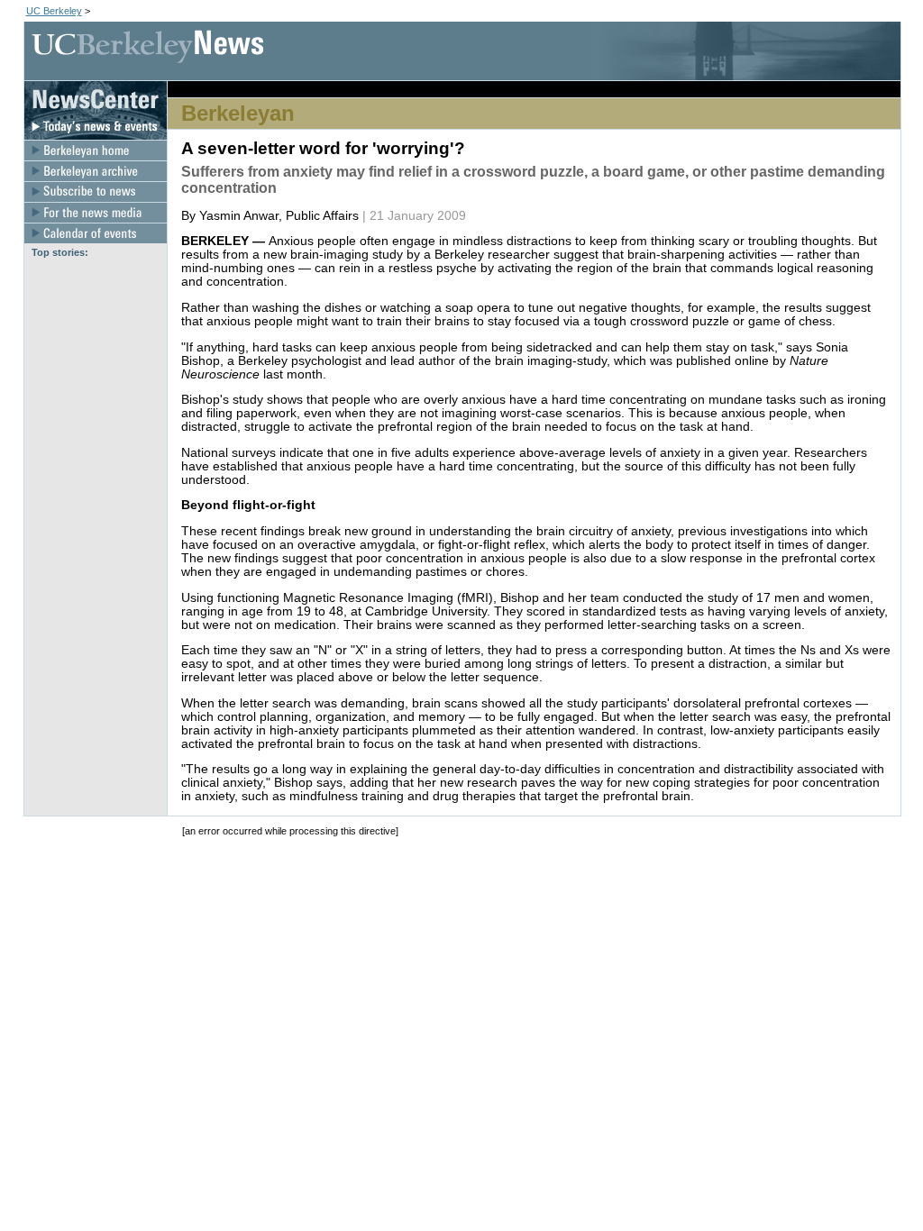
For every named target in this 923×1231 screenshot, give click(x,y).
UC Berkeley (54, 10)
